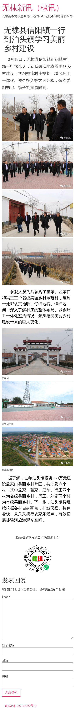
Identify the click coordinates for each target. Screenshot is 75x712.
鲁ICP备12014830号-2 (20, 706)
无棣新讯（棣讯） (32, 7)
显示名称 (8, 645)
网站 (5, 676)
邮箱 (5, 660)
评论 (6, 596)
